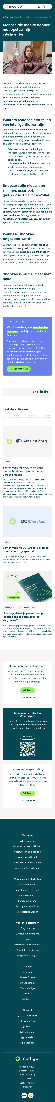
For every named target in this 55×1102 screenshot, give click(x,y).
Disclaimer (27, 1087)
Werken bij (27, 999)
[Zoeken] (44, 6)
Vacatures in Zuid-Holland (27, 852)
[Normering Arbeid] (31, 1095)
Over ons (27, 972)
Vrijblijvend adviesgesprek (27, 945)
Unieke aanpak (27, 983)
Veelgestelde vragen (27, 912)
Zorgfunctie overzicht (27, 890)
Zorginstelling (27, 928)
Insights (9, 17)
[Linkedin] (41, 392)
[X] (38, 392)
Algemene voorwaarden (28, 1071)
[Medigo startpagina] (14, 7)
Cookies (27, 1079)
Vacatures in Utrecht (27, 857)
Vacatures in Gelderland (27, 868)
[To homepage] (27, 1058)
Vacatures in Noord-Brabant (27, 863)
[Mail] (48, 392)
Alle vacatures (27, 841)
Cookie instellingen (27, 1083)
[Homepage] (3, 17)
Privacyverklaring (27, 1075)
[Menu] (48, 6)
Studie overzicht (27, 895)
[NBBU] (24, 1095)
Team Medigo (27, 988)
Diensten (27, 939)
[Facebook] (45, 392)
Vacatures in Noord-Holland (27, 846)
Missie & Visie (27, 977)
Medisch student (27, 885)
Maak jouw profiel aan (27, 906)
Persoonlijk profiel (27, 901)
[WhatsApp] (34, 392)
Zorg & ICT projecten (27, 950)
